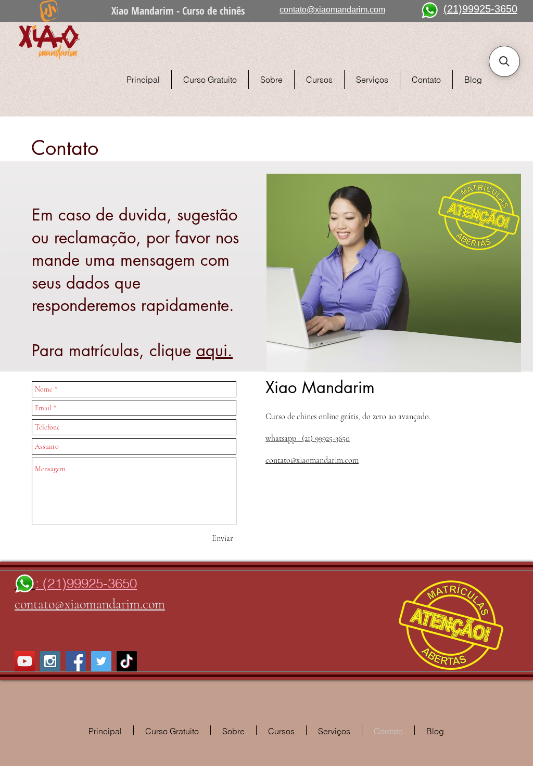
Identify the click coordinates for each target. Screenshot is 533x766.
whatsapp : (307, 438)
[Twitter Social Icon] (101, 661)
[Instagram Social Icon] (50, 661)
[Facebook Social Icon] (76, 661)
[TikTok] (127, 661)
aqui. (214, 350)
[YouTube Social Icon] (25, 661)
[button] (504, 61)
